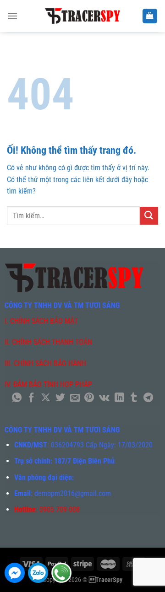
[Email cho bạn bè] (75, 398)
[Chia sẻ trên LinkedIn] (119, 398)
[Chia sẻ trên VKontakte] (104, 398)
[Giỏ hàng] (150, 16)
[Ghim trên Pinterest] (89, 398)
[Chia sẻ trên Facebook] (31, 398)
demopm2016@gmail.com (72, 493)
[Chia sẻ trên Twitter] (60, 398)
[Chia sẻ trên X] (45, 398)
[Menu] (12, 16)
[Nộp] (149, 216)
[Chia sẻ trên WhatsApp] (17, 398)
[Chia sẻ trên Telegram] (148, 398)
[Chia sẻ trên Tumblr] (133, 398)
